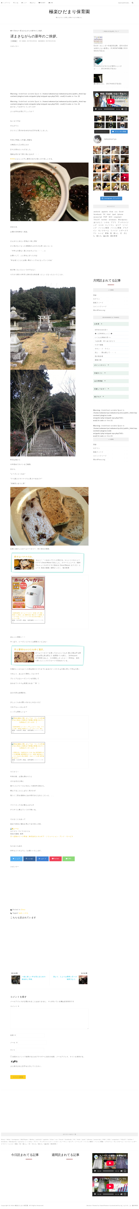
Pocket (42, 2)
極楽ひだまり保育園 (69, 12)
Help (8, 1139)
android (97, 212)
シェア (25, 2)
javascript (98, 217)
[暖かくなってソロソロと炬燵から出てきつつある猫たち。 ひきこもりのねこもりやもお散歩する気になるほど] (106, 177)
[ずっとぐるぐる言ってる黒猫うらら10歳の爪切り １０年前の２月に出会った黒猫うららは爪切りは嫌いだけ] (97, 168)
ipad (20, 913)
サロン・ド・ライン (102, 349)
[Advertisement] (49, 70)
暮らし (116, 233)
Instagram (15, 1139)
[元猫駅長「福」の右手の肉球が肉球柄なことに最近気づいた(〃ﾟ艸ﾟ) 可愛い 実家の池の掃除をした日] (106, 150)
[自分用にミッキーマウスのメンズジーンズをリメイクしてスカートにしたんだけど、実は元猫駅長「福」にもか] (125, 159)
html (109, 214)
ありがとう (98, 222)
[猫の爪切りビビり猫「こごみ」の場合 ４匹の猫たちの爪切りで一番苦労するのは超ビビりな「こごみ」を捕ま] (97, 150)
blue (111, 212)
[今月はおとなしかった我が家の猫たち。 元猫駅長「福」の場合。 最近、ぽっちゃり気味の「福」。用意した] (115, 150)
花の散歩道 (99, 356)
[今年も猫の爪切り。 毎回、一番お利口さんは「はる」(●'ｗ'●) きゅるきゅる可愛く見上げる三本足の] (115, 187)
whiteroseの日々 (101, 330)
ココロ (101, 225)
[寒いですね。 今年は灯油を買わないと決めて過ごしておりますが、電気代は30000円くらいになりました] (115, 177)
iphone (120, 214)
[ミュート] (122, 109)
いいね (16, 2)
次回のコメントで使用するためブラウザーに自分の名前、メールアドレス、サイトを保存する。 (48, 1057)
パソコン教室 (103, 228)
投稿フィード (98, 303)
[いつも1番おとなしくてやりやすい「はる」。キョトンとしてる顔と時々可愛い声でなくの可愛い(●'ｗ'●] (115, 159)
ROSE (12, 159)
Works (32, 1139)
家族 (107, 233)
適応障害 (113, 236)
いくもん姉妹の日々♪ (103, 337)
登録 (95, 295)
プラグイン (109, 1141)
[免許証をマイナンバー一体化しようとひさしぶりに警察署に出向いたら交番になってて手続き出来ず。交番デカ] (125, 150)
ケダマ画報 (99, 345)
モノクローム (103, 230)
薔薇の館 (98, 360)
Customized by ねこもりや (118, 1205)
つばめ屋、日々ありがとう (105, 341)
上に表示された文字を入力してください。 (26, 1066)
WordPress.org (99, 310)
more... (47, 562)
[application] (111, 101)
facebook (98, 214)
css (116, 212)
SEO (110, 217)
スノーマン (109, 225)
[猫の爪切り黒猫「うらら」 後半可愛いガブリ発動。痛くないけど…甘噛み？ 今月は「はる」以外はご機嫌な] (97, 177)
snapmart (118, 217)
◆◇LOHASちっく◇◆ (104, 333)
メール (14, 1042)
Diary (23, 909)
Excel (121, 212)
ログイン (96, 299)
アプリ (113, 222)
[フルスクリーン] (126, 109)
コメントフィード (100, 306)
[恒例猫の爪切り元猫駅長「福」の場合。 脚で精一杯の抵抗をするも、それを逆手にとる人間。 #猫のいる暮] (106, 168)
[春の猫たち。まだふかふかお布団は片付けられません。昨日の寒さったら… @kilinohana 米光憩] (97, 159)
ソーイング (78, 1141)
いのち (25, 913)
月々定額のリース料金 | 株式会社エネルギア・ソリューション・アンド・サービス (41, 836)
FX (104, 214)
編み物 (106, 236)
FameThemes (104, 1205)
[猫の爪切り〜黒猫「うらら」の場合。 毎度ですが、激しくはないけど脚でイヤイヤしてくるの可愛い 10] (106, 187)
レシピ (101, 233)
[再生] (96, 109)
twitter (104, 220)
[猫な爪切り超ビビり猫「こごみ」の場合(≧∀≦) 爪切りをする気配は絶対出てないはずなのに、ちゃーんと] (97, 187)
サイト (12, 1050)
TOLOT (97, 220)
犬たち (34, 1144)
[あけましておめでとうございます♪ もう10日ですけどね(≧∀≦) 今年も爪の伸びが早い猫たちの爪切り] (125, 187)
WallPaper (24, 1139)
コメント (14, 1006)
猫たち (99, 236)
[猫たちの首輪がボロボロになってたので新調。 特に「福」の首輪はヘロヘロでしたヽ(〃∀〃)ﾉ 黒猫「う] (106, 159)
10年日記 (14, 41)
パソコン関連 (116, 228)
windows (113, 220)
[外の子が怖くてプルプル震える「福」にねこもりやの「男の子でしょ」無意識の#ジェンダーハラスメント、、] (115, 168)
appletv (105, 212)
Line (51, 2)
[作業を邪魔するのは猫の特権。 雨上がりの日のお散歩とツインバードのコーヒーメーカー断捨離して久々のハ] (125, 168)
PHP (105, 217)
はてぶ (33, 2)
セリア (118, 225)
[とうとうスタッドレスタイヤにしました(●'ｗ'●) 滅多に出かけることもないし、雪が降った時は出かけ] (125, 177)
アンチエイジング (46, 1141)
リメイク (114, 230)
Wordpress (122, 220)
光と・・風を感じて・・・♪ (105, 352)
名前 (13, 1035)
